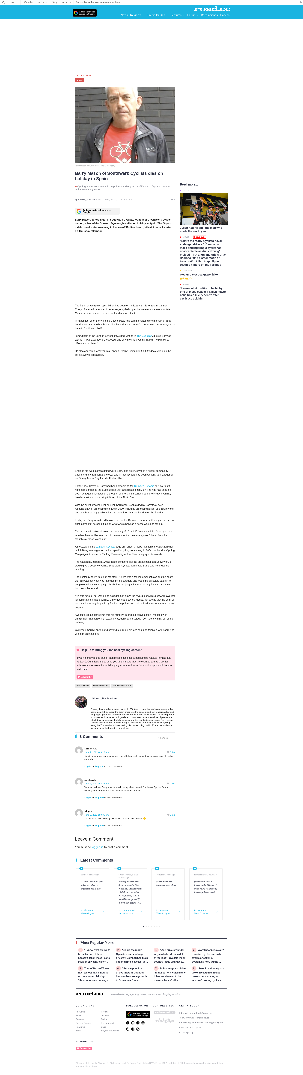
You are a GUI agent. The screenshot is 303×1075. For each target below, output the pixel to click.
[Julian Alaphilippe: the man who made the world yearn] (204, 209)
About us (80, 1011)
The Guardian (144, 336)
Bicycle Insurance (110, 1030)
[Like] (168, 752)
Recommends (108, 1023)
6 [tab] (156, 926)
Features (80, 1027)
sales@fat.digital (214, 1022)
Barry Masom (83, 686)
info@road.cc (205, 1013)
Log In (87, 766)
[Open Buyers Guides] (167, 15)
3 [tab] (148, 926)
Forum (104, 1011)
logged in (97, 847)
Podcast (105, 1019)
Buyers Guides (83, 1023)
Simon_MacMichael (105, 698)
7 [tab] (159, 926)
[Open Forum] (197, 15)
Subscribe (86, 676)
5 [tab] (154, 926)
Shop (103, 1027)
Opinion (105, 1015)
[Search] (3, 2)
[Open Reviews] (143, 15)
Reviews (80, 1019)
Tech (78, 1030)
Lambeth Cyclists (105, 546)
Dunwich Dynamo (144, 486)
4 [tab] (151, 926)
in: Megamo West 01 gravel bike (88, 912)
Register (99, 766)
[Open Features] (183, 15)
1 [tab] (143, 926)
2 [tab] (146, 926)
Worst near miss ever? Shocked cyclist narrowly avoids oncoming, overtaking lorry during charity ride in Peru (208, 958)
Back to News (84, 75)
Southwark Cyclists (122, 686)
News (78, 1015)
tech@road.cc (202, 1017)
